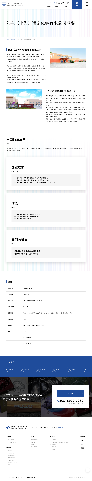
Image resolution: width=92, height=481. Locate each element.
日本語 (8, 477)
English (15, 477)
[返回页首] (88, 470)
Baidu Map (61, 427)
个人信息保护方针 (31, 477)
